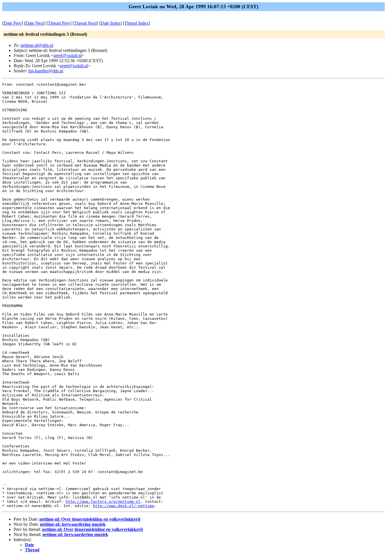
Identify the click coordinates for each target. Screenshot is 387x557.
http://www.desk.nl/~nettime (123, 506)
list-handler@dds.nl (45, 70)
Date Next (34, 23)
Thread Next (85, 23)
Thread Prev (59, 23)
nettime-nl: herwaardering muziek (73, 524)
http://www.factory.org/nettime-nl (103, 501)
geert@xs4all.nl (68, 55)
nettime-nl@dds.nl (36, 45)
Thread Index (136, 23)
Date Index (110, 23)
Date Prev (13, 23)
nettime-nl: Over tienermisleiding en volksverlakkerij (89, 519)
